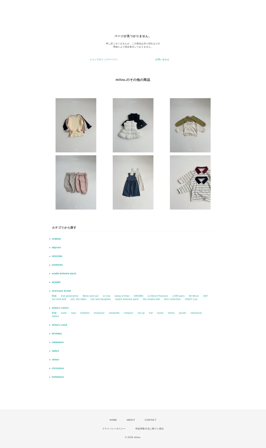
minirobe (57, 256)
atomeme (57, 265)
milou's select (60, 308)
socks (160, 313)
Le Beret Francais (158, 296)
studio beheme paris (64, 273)
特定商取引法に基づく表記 (150, 428)
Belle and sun (91, 296)
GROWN (138, 296)
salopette (114, 313)
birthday (57, 333)
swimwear (196, 313)
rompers (128, 313)
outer (64, 313)
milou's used (59, 325)
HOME (113, 420)
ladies (55, 316)
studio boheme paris (127, 299)
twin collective (172, 299)
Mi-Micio (194, 296)
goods (182, 313)
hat (151, 313)
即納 (54, 296)
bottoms (85, 313)
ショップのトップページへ (104, 59)
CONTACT (150, 420)
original (56, 239)
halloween (58, 377)
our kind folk (59, 299)
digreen (56, 247)
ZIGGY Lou (191, 299)
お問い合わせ (162, 59)
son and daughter (101, 299)
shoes (171, 313)
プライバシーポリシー (114, 428)
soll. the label (78, 299)
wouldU (56, 282)
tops (73, 313)
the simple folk (151, 299)
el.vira (106, 296)
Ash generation (70, 296)
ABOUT (131, 420)
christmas (58, 368)
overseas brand (61, 291)
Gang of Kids (122, 296)
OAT (205, 296)
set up (141, 313)
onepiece (99, 313)
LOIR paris (178, 296)
